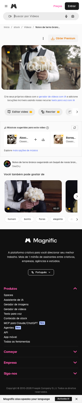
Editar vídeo (17, 112)
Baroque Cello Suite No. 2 (71, 137)
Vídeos (27, 27)
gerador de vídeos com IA (52, 96)
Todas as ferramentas (17, 341)
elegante (58, 219)
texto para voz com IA (63, 100)
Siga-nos (10, 373)
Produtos (10, 288)
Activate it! (63, 398)
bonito (27, 219)
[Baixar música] (43, 139)
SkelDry (16, 166)
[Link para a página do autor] (7, 164)
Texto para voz (13, 313)
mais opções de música (25, 150)
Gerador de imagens (16, 304)
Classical (24, 141)
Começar (10, 352)
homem (12, 219)
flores (42, 219)
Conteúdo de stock (15, 318)
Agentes (12, 327)
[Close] (76, 399)
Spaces (8, 295)
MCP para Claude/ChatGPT (24, 323)
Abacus (24, 137)
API (6, 332)
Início (7, 27)
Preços (57, 6)
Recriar (48, 112)
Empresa (10, 362)
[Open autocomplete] (8, 16)
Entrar (72, 6)
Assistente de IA (13, 300)
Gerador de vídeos (15, 309)
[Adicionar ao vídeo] (35, 139)
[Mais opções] (43, 38)
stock (17, 27)
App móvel (10, 337)
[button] (41, 272)
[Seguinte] (77, 111)
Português (41, 272)
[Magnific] (41, 241)
